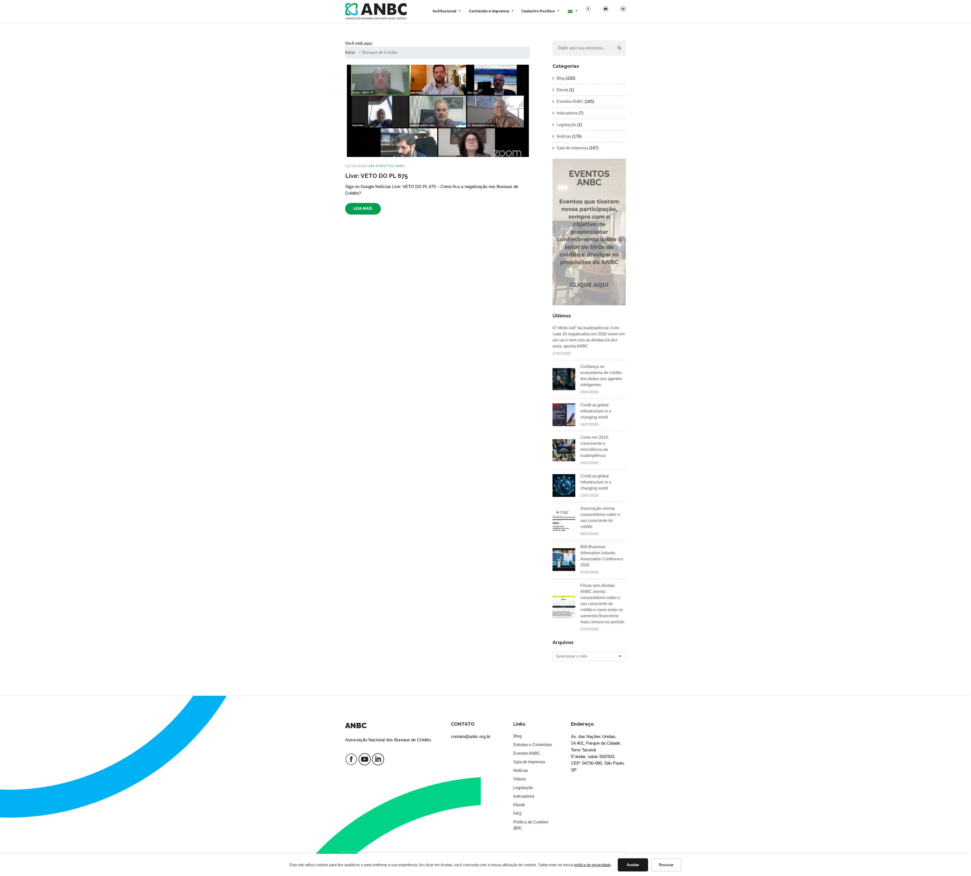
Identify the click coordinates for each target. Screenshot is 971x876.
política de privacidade (592, 865)
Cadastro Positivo (538, 11)
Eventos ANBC (390, 166)
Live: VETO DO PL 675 (376, 175)
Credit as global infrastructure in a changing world (595, 411)
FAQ (517, 813)
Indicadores (567, 113)
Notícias (564, 136)
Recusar (666, 865)
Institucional (444, 11)
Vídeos (519, 779)
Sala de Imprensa (572, 148)
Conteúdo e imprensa (489, 11)
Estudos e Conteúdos (532, 745)
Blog (561, 78)
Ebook (562, 90)
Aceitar (633, 865)
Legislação (566, 125)
